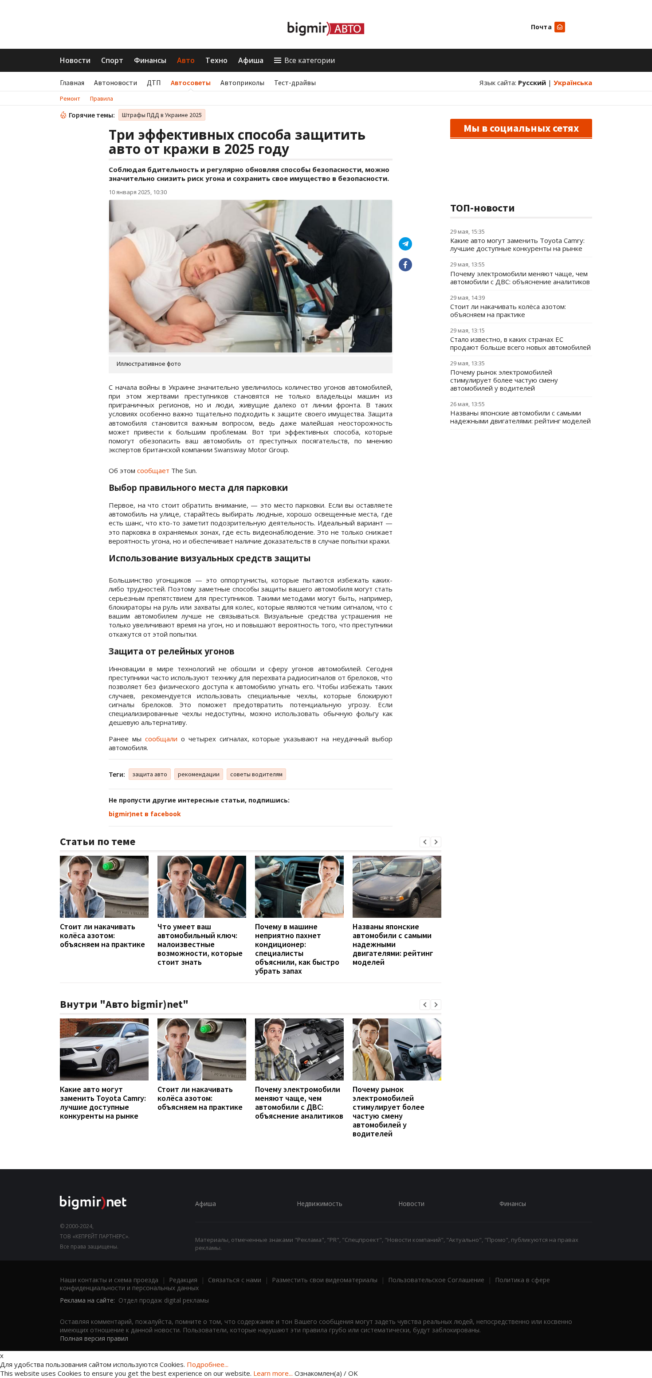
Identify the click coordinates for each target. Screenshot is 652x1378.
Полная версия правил (94, 1338)
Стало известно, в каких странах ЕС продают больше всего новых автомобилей (520, 343)
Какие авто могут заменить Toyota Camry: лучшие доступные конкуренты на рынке (103, 1102)
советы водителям (256, 774)
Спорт (112, 60)
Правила (101, 98)
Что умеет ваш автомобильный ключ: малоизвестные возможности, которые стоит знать (200, 944)
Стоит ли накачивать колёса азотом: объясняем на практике (102, 935)
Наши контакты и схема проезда (109, 1280)
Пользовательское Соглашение (436, 1280)
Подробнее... (207, 1364)
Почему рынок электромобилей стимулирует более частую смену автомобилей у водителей (388, 1111)
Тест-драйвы (295, 82)
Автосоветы (191, 82)
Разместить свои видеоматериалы (324, 1280)
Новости (75, 60)
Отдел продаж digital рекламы (163, 1300)
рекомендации (199, 774)
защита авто (149, 774)
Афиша (250, 60)
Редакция (183, 1280)
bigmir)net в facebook (145, 814)
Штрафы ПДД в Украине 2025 (162, 115)
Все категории (309, 60)
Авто (186, 60)
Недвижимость (319, 1203)
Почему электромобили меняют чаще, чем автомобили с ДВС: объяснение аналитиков (299, 1102)
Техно (216, 60)
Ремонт (70, 98)
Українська (573, 82)
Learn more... (273, 1373)
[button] (425, 842)
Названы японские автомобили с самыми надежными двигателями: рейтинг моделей (393, 944)
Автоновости (115, 82)
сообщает (153, 470)
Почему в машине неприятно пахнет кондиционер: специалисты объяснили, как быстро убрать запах (297, 948)
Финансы (150, 60)
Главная (72, 82)
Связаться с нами (234, 1280)
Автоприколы (242, 82)
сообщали (161, 738)
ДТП (154, 82)
